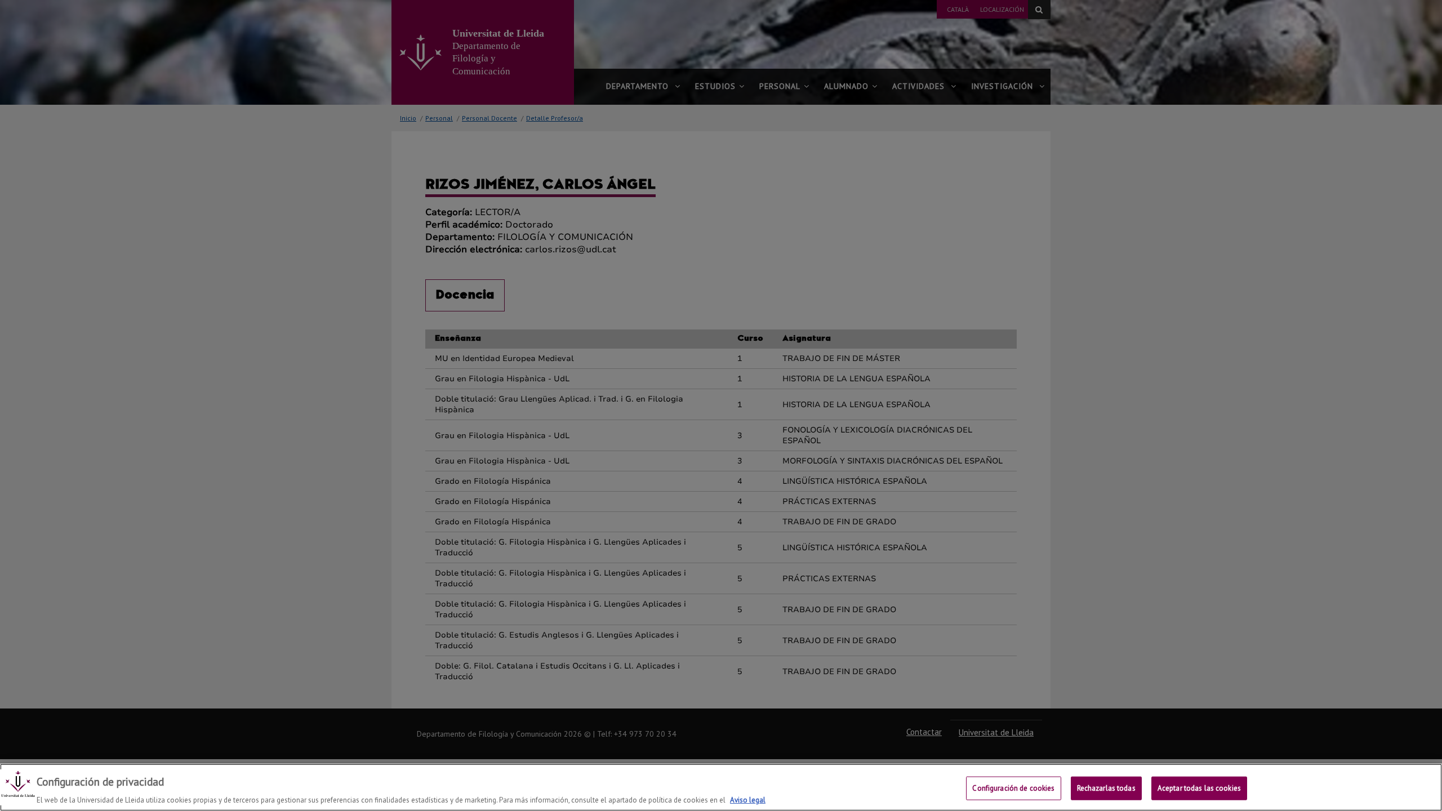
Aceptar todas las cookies (1199, 787)
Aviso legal (747, 799)
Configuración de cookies (1013, 787)
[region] (721, 787)
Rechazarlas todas (1106, 787)
